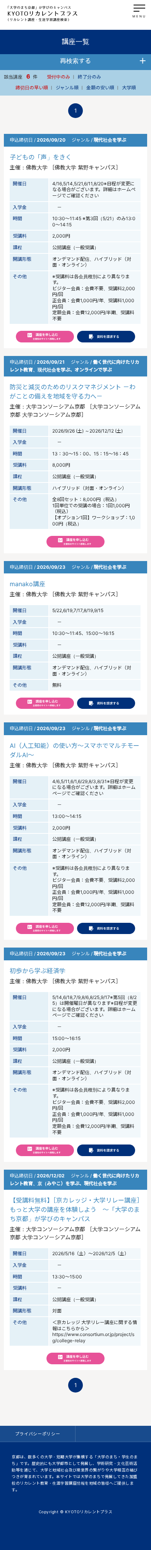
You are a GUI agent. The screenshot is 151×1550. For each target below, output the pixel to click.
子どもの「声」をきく (41, 157)
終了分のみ (89, 77)
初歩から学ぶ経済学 (37, 971)
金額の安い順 (100, 88)
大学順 (129, 88)
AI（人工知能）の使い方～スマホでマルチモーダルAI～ (74, 750)
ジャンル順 (67, 88)
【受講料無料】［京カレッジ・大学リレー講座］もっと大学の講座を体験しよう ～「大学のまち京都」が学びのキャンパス (75, 1209)
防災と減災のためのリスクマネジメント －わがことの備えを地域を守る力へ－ (73, 391)
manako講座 (27, 584)
